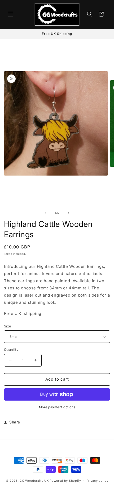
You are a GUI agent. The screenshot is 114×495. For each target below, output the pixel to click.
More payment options (57, 407)
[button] (10, 14)
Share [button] (14, 422)
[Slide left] (45, 213)
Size (7, 326)
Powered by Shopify (65, 480)
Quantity (11, 349)
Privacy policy (97, 480)
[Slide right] (68, 213)
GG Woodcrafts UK (34, 480)
